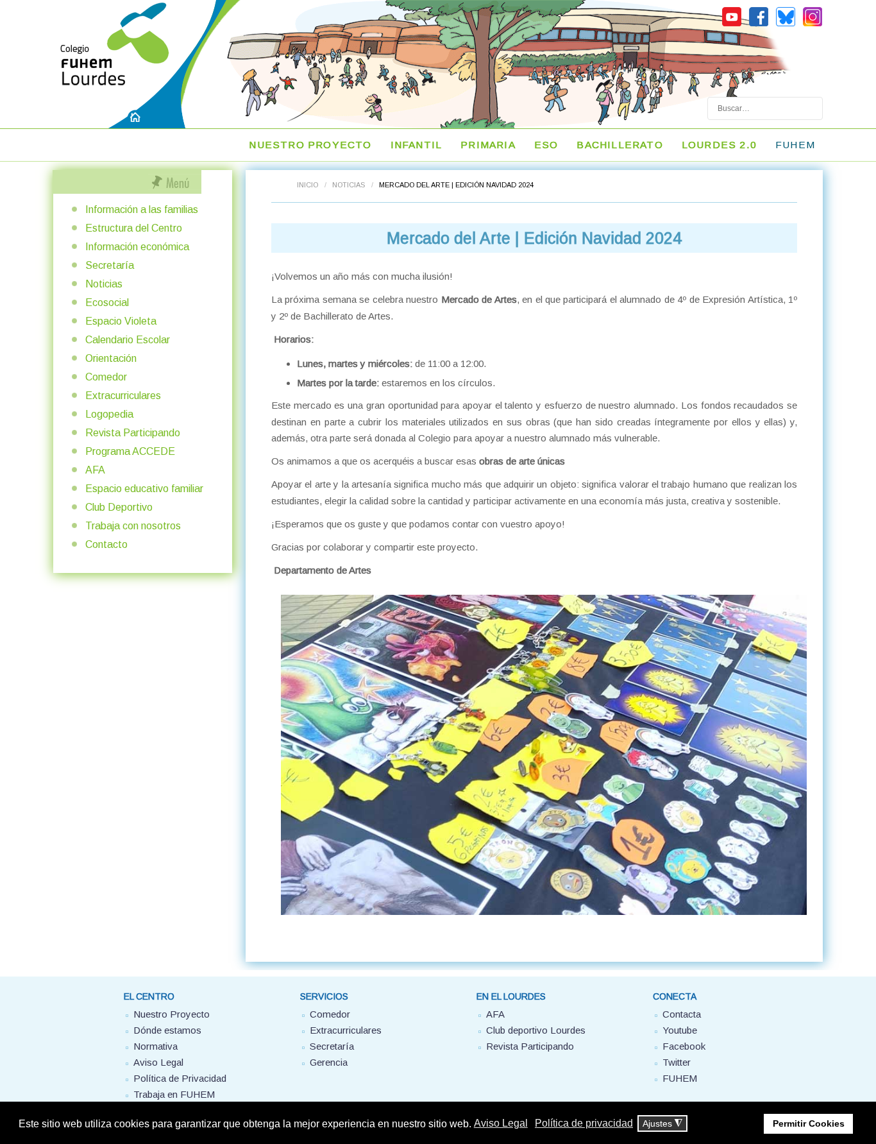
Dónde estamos (167, 1030)
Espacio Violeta (120, 321)
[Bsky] (785, 24)
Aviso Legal (158, 1062)
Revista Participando (132, 432)
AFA (95, 470)
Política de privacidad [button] (584, 1123)
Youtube (679, 1030)
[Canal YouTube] (731, 24)
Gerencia (329, 1062)
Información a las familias (141, 209)
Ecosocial (107, 302)
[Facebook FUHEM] (758, 24)
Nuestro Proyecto (171, 1014)
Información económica (137, 246)
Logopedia (109, 414)
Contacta (681, 1014)
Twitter (676, 1062)
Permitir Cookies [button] (809, 1123)
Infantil (416, 144)
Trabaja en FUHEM (174, 1094)
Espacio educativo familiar (144, 488)
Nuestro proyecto (310, 144)
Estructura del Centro (133, 228)
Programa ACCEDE (130, 451)
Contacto (106, 544)
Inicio (307, 185)
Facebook (683, 1046)
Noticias (348, 185)
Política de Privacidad (179, 1078)
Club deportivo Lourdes (535, 1030)
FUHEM (795, 144)
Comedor (106, 376)
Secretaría (109, 265)
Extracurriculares (123, 395)
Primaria (488, 144)
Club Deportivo (119, 507)
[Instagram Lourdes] (812, 24)
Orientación (111, 358)
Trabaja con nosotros (133, 525)
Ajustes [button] (662, 1123)
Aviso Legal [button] (501, 1123)
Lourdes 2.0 (719, 144)
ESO (546, 144)
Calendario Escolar (127, 339)
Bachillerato (619, 144)
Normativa (155, 1046)
